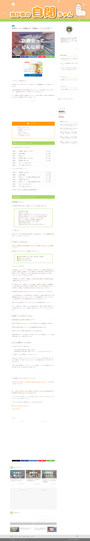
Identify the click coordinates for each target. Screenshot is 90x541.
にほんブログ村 (15, 408)
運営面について (22, 130)
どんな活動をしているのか (24, 135)
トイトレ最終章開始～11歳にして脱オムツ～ (70, 64)
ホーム (17, 20)
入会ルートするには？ (23, 132)
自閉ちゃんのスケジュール (24, 127)
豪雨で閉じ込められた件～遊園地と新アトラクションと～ (70, 59)
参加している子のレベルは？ (25, 134)
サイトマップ (61, 20)
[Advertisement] (33, 110)
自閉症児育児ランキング (62, 113)
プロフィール (32, 20)
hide (38, 123)
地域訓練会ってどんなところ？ (25, 129)
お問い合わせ (47, 20)
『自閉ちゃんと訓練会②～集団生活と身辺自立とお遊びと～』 (33, 381)
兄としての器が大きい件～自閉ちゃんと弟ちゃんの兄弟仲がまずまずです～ (70, 69)
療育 (16, 536)
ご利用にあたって (14, 539)
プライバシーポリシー (22, 539)
